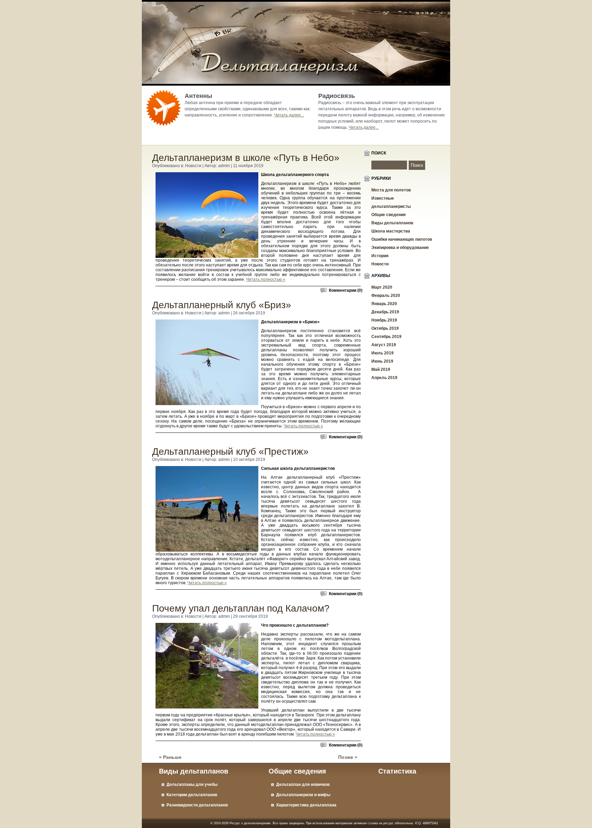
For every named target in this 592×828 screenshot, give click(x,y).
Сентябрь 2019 (386, 336)
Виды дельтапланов (392, 223)
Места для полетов (391, 190)
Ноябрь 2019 (384, 320)
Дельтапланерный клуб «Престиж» (230, 451)
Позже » (347, 757)
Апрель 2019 (384, 377)
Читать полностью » (265, 279)
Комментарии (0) (345, 290)
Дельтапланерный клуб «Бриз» (221, 305)
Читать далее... (289, 115)
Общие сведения (388, 214)
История (379, 255)
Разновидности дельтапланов (197, 805)
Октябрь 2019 (385, 328)
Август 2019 (383, 344)
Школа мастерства (390, 231)
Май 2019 (380, 369)
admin (224, 165)
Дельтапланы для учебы (192, 784)
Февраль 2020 (385, 295)
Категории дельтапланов (191, 794)
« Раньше (170, 757)
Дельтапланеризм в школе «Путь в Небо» (246, 157)
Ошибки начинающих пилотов (401, 239)
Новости (193, 165)
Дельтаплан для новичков (303, 784)
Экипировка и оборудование (400, 247)
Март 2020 (381, 287)
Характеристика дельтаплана (306, 805)
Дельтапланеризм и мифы (303, 794)
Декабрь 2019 (385, 312)
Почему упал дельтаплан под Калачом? (241, 608)
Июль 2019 (382, 353)
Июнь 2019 (382, 361)
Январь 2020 (384, 303)
